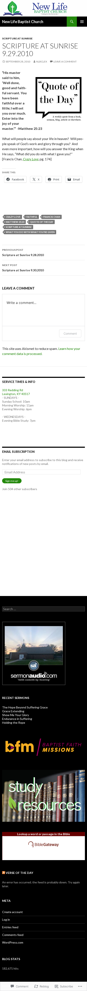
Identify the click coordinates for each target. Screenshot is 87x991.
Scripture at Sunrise (17, 38)
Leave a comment (65, 61)
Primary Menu (82, 22)
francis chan (51, 216)
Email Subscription (18, 451)
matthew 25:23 (15, 221)
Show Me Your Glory (15, 715)
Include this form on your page (43, 855)
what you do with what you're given (30, 232)
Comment (70, 333)
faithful (31, 216)
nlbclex (41, 61)
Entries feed (10, 927)
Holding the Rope (13, 722)
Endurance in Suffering (17, 719)
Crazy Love (30, 159)
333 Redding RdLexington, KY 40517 (16, 392)
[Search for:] (43, 609)
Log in (6, 919)
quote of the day (41, 221)
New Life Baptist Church (22, 21)
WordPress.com (12, 942)
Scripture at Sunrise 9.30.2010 (23, 267)
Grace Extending (13, 711)
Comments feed (12, 935)
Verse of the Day (19, 873)
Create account (12, 912)
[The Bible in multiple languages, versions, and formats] (43, 844)
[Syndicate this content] (3, 873)
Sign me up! (11, 480)
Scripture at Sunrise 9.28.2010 (23, 252)
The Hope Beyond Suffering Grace (25, 707)
